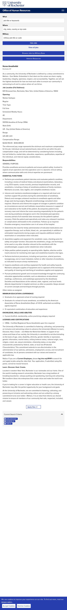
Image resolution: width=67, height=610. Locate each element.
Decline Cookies (24, 606)
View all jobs (33, 47)
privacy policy (6, 602)
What (5, 16)
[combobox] (33, 19)
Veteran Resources (33, 58)
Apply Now (31, 407)
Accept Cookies (9, 606)
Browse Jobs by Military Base (33, 53)
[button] (33, 414)
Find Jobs (33, 43)
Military (5, 34)
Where (5, 25)
